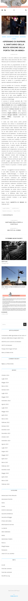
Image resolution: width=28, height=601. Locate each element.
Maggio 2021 (5, 455)
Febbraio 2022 (5, 422)
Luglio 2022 (5, 408)
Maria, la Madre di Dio (7, 352)
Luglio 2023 (5, 393)
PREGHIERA (10, 364)
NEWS (3, 535)
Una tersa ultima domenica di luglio (13, 286)
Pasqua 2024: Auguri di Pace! (9, 349)
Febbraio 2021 (5, 466)
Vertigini (4, 261)
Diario (4, 36)
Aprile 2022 (5, 415)
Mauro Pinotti (17, 211)
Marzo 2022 (5, 419)
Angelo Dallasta (6, 208)
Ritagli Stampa (5, 546)
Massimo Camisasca (7, 211)
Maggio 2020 (5, 473)
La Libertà (4, 528)
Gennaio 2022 (5, 426)
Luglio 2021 (5, 448)
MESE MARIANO (6, 532)
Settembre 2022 (6, 400)
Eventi (3, 506)
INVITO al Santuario (7, 345)
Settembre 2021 (6, 440)
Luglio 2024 (5, 379)
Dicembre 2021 (6, 429)
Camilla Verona (15, 208)
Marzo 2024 (5, 386)
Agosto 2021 (5, 444)
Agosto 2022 (5, 404)
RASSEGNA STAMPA (7, 539)
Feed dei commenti (7, 572)
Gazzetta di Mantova (7, 513)
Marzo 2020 (5, 480)
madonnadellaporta (8, 215)
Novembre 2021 (6, 433)
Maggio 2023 (5, 397)
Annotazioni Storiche (7, 499)
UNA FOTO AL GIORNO (8, 553)
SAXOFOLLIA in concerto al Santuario (11, 341)
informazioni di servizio (8, 524)
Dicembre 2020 (6, 469)
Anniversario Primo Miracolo (9, 495)
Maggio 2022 (5, 411)
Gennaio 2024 (5, 389)
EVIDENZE (4, 312)
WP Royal (17, 590)
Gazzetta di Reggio (13, 36)
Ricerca (3, 542)
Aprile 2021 (5, 458)
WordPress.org (6, 576)
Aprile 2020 (5, 477)
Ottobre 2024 (5, 375)
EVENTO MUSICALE (7, 510)
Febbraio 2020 (5, 484)
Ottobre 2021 (5, 437)
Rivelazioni (4, 550)
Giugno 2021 (5, 451)
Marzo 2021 (5, 462)
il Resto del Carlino (6, 521)
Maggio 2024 (5, 382)
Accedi (3, 565)
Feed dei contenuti (7, 568)
